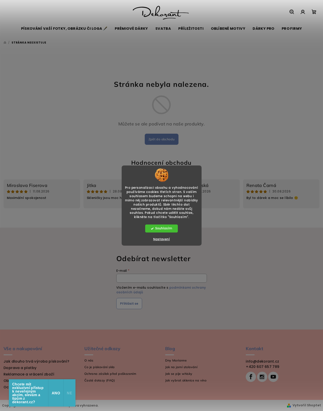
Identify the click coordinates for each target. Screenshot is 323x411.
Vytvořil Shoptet (307, 405)
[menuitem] (64, 29)
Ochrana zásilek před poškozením (110, 373)
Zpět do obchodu (162, 139)
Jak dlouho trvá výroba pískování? (36, 361)
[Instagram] (262, 377)
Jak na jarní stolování (181, 367)
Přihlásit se (129, 303)
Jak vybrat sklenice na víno (186, 380)
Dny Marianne (176, 360)
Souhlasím (163, 228)
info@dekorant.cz (262, 361)
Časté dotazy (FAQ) (99, 380)
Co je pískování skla (99, 367)
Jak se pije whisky (178, 373)
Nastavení (161, 239)
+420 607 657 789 (262, 366)
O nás (88, 360)
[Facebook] (251, 377)
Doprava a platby (20, 367)
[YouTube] (273, 377)
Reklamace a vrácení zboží (29, 374)
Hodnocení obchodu (161, 162)
